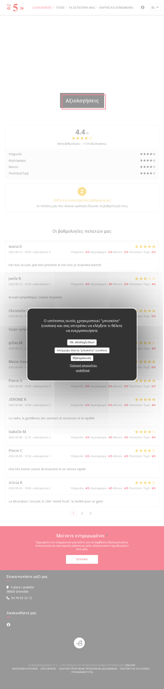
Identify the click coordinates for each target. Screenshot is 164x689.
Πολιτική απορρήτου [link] (83, 365)
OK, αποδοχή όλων (82, 342)
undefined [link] (82, 370)
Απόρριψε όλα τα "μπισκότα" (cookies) (82, 350)
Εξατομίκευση (82, 358)
